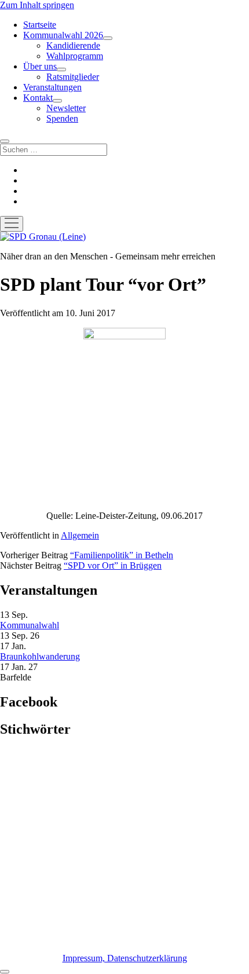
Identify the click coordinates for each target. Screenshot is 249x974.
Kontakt (38, 97)
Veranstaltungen (52, 87)
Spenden (62, 118)
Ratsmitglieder (72, 77)
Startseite (39, 25)
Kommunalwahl (29, 625)
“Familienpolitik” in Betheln (121, 555)
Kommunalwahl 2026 (63, 35)
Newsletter (66, 108)
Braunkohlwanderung (40, 656)
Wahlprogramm (74, 56)
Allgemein (80, 535)
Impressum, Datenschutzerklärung (125, 958)
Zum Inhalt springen (37, 5)
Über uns (40, 66)
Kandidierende (73, 45)
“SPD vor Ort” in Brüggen (113, 565)
